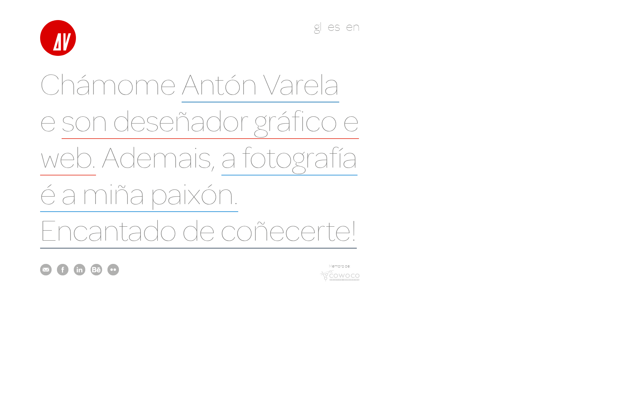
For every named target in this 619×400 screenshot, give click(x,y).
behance (96, 269)
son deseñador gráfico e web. (199, 138)
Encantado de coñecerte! (198, 230)
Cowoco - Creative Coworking (340, 275)
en (353, 26)
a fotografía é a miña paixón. (199, 175)
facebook (62, 269)
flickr (113, 269)
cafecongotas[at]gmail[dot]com (46, 269)
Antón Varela (260, 84)
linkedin (79, 269)
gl (318, 26)
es (334, 26)
